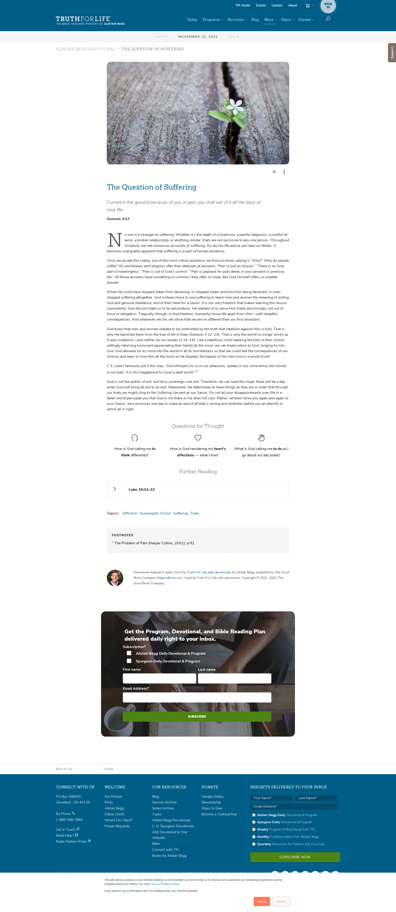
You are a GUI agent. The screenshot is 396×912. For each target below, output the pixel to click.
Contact (277, 5)
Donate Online (212, 796)
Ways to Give (211, 808)
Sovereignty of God (155, 513)
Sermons (235, 19)
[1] (196, 371)
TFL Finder (243, 5)
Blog (255, 19)
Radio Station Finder (72, 841)
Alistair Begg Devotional (86, 49)
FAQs (108, 802)
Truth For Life (90, 21)
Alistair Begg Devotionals (171, 820)
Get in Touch (66, 829)
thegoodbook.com (170, 578)
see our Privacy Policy (165, 884)
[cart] (309, 5)
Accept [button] (262, 901)
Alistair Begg (114, 808)
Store (286, 19)
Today (192, 19)
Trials (194, 513)
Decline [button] (281, 901)
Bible (156, 843)
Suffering (180, 513)
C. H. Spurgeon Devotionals (173, 826)
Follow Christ (114, 814)
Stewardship (211, 802)
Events (261, 5)
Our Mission (113, 796)
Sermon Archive (164, 802)
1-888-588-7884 (69, 819)
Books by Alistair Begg (169, 855)
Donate (304, 19)
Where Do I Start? (118, 820)
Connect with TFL (165, 849)
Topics (157, 814)
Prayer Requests (117, 826)
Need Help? (65, 835)
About (292, 5)
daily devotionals (209, 572)
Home (108, 769)
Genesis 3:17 (118, 218)
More (268, 19)
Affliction (129, 513)
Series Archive (163, 808)
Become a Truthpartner (219, 814)
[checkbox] (197, 657)
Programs (211, 19)
